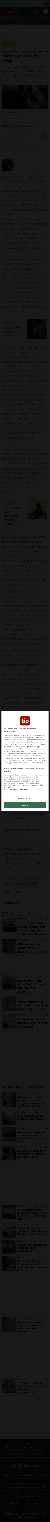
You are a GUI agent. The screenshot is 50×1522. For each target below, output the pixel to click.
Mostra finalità (25, 798)
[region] (25, 761)
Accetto (25, 805)
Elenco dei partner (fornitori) (16, 790)
